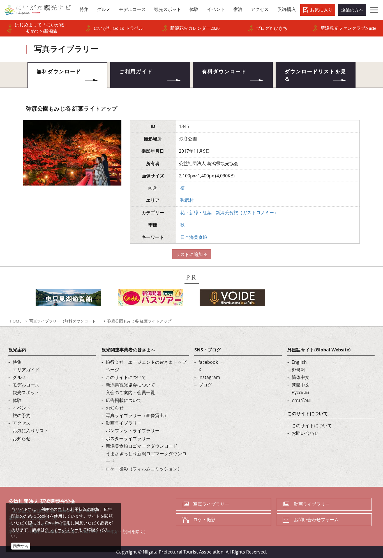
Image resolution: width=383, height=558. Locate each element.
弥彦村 (187, 200)
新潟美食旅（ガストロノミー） (247, 212)
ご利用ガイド (136, 71)
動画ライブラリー (124, 423)
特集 (17, 362)
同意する (21, 546)
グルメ (19, 377)
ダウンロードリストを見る (315, 75)
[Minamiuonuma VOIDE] (232, 299)
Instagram (209, 377)
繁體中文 (301, 385)
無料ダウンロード (58, 71)
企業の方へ (352, 10)
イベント (22, 408)
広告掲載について (124, 400)
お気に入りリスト (31, 430)
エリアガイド (26, 370)
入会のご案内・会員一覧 (130, 392)
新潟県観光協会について (130, 385)
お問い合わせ (305, 433)
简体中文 (301, 377)
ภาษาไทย (301, 400)
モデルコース (26, 385)
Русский (300, 392)
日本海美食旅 (193, 237)
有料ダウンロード (224, 71)
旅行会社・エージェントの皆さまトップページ (146, 366)
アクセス (22, 423)
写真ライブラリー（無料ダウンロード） (64, 321)
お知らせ (22, 438)
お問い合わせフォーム (316, 519)
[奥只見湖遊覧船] (68, 299)
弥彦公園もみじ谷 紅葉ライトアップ (139, 321)
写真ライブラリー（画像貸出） (137, 415)
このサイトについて (126, 377)
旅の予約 (22, 415)
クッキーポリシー (62, 529)
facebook (208, 362)
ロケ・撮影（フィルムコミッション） (144, 469)
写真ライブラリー (211, 504)
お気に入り (321, 10)
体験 (17, 400)
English (299, 362)
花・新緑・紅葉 (196, 212)
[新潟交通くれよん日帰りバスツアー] (150, 299)
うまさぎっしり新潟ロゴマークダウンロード (146, 457)
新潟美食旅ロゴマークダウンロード (141, 446)
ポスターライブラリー (128, 438)
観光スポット (26, 392)
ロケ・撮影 (204, 519)
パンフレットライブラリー (133, 430)
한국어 (298, 370)
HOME (16, 321)
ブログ (205, 385)
